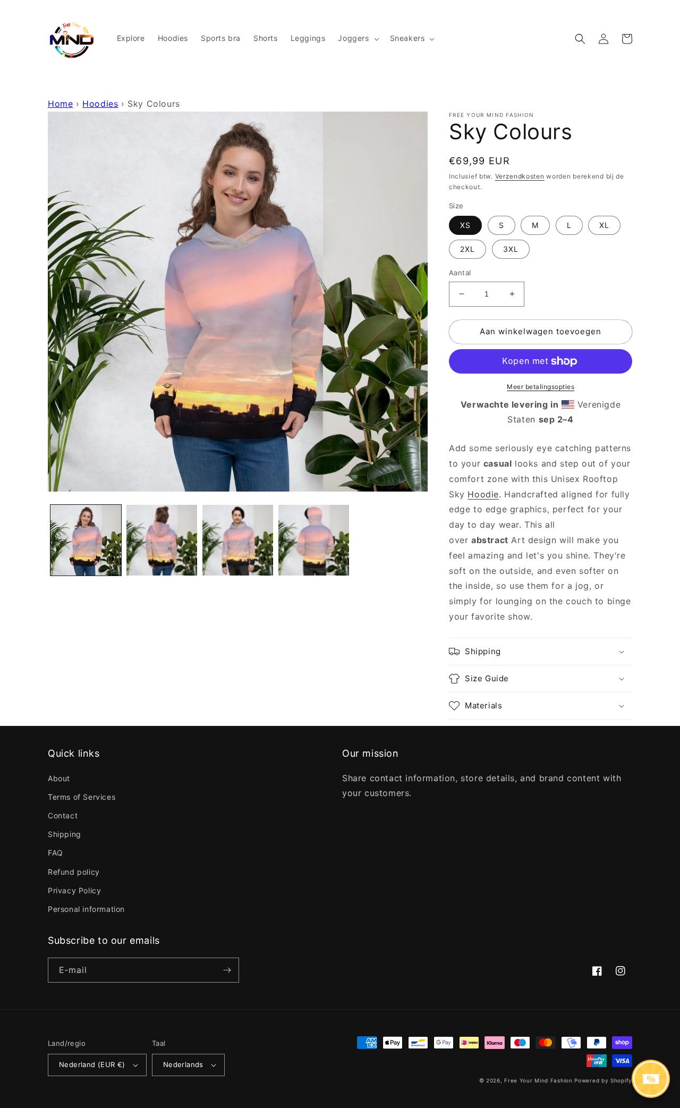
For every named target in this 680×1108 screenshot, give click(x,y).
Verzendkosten (520, 176)
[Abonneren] (227, 970)
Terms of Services (81, 796)
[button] (357, 38)
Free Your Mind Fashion (538, 1080)
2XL (467, 248)
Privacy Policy (74, 890)
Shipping (64, 834)
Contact (63, 815)
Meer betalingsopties (540, 387)
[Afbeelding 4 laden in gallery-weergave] (313, 540)
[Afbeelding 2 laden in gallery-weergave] (161, 540)
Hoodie (483, 494)
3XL (510, 248)
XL (604, 225)
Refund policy (74, 871)
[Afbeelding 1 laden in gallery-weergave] (85, 540)
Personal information (86, 909)
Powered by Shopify (603, 1080)
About (59, 778)
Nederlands (183, 1064)
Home (60, 103)
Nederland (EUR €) (92, 1064)
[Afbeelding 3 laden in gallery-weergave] (237, 540)
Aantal (460, 272)
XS (465, 225)
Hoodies (100, 103)
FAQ (55, 852)
